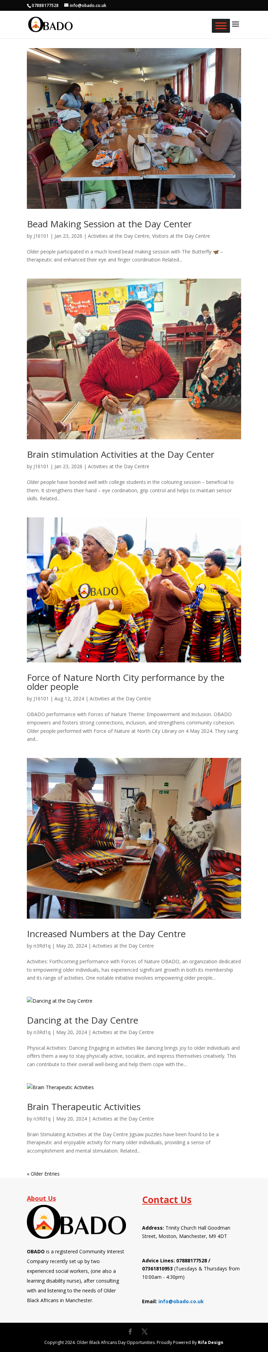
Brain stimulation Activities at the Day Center (120, 454)
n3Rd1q (42, 945)
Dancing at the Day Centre (82, 1020)
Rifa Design (210, 1342)
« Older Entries (43, 1173)
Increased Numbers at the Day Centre (106, 933)
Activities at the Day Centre (118, 236)
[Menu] (220, 25)
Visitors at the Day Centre (181, 236)
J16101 (41, 236)
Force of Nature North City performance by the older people (125, 682)
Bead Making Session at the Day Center (109, 224)
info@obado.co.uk (181, 1301)
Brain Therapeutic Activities (84, 1106)
